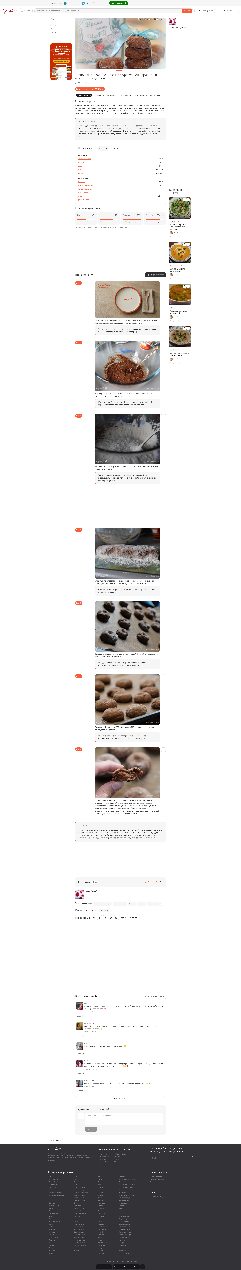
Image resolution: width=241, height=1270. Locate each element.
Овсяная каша (79, 1232)
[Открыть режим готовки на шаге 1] (163, 283)
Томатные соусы (125, 1232)
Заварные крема (104, 1243)
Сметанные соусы (125, 1235)
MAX (115, 1162)
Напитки (122, 1248)
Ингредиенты (99, 95)
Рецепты (53, 22)
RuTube (116, 1159)
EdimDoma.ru (65, 1154)
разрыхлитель (84, 200)
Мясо (51, 1208)
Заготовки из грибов (126, 1187)
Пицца (100, 1179)
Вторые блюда (54, 1206)
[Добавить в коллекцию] (188, 199)
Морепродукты (54, 1222)
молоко (81, 162)
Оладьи (100, 1195)
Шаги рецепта (112, 95)
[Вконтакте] (94, 918)
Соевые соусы (124, 1229)
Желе (100, 1237)
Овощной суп (54, 1190)
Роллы (76, 1182)
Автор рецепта (125, 95)
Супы (51, 1177)
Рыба (50, 1219)
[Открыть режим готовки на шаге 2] (163, 343)
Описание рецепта (84, 95)
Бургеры (52, 1243)
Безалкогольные (125, 1253)
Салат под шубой (80, 1214)
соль (80, 169)
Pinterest (103, 1162)
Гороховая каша (80, 1245)
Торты (100, 1222)
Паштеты (52, 1240)
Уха (50, 1200)
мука (80, 196)
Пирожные (102, 1229)
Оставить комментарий (154, 997)
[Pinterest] (116, 918)
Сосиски (52, 1235)
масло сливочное (85, 185)
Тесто (76, 1253)
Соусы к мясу (124, 1216)
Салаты (76, 1185)
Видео (53, 32)
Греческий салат (80, 1208)
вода (80, 166)
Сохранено (54, 19)
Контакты (142, 1263)
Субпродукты (53, 1214)
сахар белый (83, 192)
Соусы (121, 1214)
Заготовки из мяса (126, 1182)
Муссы (100, 1240)
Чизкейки (101, 1232)
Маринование (124, 1203)
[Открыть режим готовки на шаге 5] (163, 603)
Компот (122, 1211)
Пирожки (101, 1190)
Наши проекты (158, 1172)
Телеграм (103, 1159)
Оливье (76, 1203)
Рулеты (100, 1200)
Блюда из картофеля (126, 1195)
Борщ (51, 1198)
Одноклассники (105, 1157)
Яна (85, 1043)
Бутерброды (53, 1237)
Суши (76, 1179)
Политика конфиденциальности (115, 1263)
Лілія (85, 1003)
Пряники (101, 1216)
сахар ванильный (85, 189)
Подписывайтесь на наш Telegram (96, 3)
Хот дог (51, 1248)
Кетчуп (121, 1243)
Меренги (101, 1253)
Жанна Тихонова (89, 1023)
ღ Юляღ (86, 1060)
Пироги (100, 1182)
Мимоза (77, 1216)
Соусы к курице (125, 1219)
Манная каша (79, 1227)
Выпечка (77, 1251)
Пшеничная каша (80, 1248)
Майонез (122, 1245)
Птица (51, 1211)
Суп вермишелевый (56, 1192)
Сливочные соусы (125, 1227)
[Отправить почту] (190, 1158)
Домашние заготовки (127, 1179)
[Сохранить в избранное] (184, 199)
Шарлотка (101, 1214)
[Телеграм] (105, 918)
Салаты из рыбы (79, 1198)
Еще (163, 904)
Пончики (101, 1208)
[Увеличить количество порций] (106, 148)
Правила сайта (100, 1263)
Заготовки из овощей (127, 1185)
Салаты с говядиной (81, 1192)
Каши (76, 1222)
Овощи (51, 1224)
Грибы (51, 1227)
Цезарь (76, 1219)
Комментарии (155, 95)
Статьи (53, 26)
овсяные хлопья (84, 159)
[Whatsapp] (110, 918)
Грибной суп (53, 1182)
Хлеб (99, 1177)
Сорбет (121, 1177)
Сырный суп (53, 1185)
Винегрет (77, 1206)
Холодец (52, 1253)
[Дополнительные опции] (142, 1266)
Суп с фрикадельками (57, 1195)
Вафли (100, 1206)
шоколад (81, 182)
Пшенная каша (79, 1224)
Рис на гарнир (124, 1200)
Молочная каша (79, 1237)
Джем (121, 1208)
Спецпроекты (155, 1182)
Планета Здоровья (73, 3)
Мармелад (101, 1235)
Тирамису (101, 1245)
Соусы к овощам (125, 1224)
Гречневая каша (79, 1235)
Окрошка (52, 1203)
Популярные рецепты (60, 1172)
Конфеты (101, 1224)
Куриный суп (53, 1179)
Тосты (76, 1177)
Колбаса (52, 1232)
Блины (100, 1185)
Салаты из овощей (80, 1200)
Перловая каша (79, 1243)
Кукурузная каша (80, 1240)
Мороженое (102, 1227)
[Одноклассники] (99, 918)
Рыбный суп (53, 1187)
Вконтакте (103, 1154)
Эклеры (100, 1248)
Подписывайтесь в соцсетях (115, 1149)
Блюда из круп (124, 1198)
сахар (80, 173)
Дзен (124, 1154)
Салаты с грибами (80, 1195)
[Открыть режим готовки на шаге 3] (163, 416)
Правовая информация (132, 1263)
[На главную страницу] (9, 11)
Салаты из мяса (79, 1187)
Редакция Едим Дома (157, 1197)
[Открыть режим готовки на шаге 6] (163, 676)
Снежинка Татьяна (89, 1080)
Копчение (122, 1192)
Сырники (101, 1192)
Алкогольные (124, 1251)
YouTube (117, 1154)
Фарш (51, 1216)
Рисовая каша (79, 1229)
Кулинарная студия (157, 1177)
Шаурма (52, 1251)
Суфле (100, 1251)
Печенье (101, 1187)
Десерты (101, 1219)
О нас (153, 1192)
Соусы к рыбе (124, 1222)
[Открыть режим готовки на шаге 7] (163, 749)
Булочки (101, 1211)
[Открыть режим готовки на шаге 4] (163, 530)
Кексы (100, 1198)
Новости (53, 29)
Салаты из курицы (80, 1190)
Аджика (122, 1240)
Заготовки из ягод (125, 1190)
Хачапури (101, 1203)
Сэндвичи (52, 1245)
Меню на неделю (117, 3)
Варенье (122, 1206)
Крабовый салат (80, 1211)
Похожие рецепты (140, 95)
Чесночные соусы (125, 1237)
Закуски (52, 1229)
